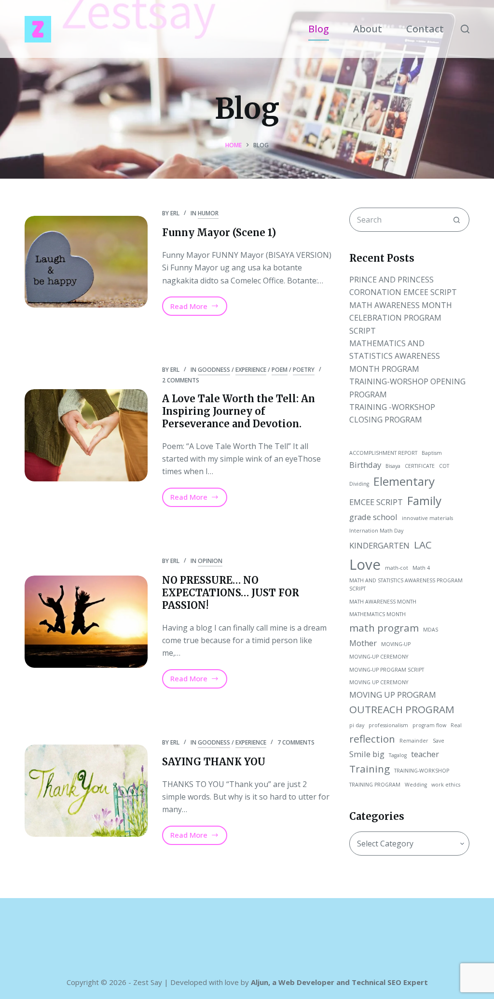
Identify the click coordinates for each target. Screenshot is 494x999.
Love (365, 564)
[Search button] (457, 220)
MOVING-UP (396, 644)
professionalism (388, 725)
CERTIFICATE (420, 466)
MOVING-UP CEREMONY (378, 656)
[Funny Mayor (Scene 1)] (86, 262)
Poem (280, 370)
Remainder (413, 740)
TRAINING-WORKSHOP (421, 770)
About (367, 28)
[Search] (465, 29)
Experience (250, 370)
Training (369, 768)
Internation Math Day (376, 530)
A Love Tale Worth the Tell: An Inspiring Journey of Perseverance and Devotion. (238, 411)
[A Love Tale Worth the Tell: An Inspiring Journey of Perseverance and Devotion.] (86, 435)
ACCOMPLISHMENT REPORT (383, 453)
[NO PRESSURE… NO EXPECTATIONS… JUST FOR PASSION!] (86, 622)
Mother (363, 642)
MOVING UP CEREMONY (378, 682)
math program (384, 627)
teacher (425, 754)
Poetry (304, 370)
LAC (423, 544)
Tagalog (398, 755)
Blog (318, 28)
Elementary (404, 481)
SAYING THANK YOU (213, 762)
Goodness (214, 370)
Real (456, 725)
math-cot (396, 567)
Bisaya (392, 466)
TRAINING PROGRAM (374, 784)
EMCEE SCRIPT (376, 501)
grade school (373, 516)
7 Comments (296, 742)
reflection (372, 739)
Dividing (359, 483)
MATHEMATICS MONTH (377, 614)
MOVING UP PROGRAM (392, 694)
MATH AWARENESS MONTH (382, 601)
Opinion (210, 561)
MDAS (430, 629)
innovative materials (427, 518)
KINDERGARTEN (379, 545)
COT (444, 466)
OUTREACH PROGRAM (401, 709)
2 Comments (180, 380)
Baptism (432, 453)
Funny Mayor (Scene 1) (219, 232)
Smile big (366, 754)
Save (438, 740)
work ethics (445, 784)
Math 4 (421, 567)
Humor (208, 213)
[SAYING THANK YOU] (86, 791)
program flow (429, 725)
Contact (425, 28)
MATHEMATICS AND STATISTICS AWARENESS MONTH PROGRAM (394, 356)
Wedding (416, 784)
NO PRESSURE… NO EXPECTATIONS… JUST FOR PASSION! (230, 592)
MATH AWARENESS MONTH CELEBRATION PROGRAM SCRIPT (400, 318)
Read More (194, 308)
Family (424, 500)
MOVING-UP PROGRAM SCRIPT (386, 669)
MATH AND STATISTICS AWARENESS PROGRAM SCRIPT (406, 584)
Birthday (365, 464)
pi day (356, 725)
